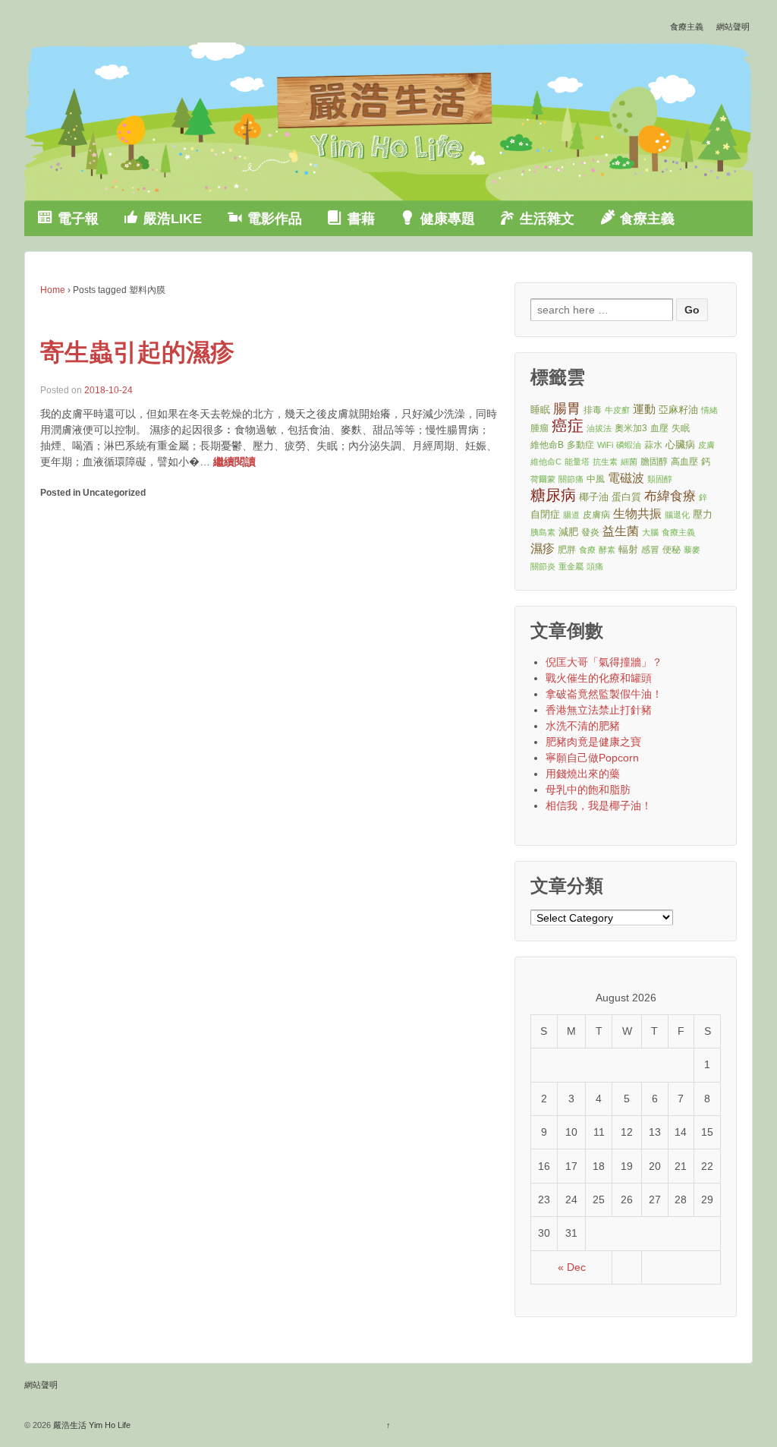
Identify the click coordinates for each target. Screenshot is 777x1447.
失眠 (681, 428)
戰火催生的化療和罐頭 (599, 678)
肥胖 (567, 549)
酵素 (607, 549)
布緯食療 (670, 496)
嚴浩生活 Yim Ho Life (91, 1425)
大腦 (650, 532)
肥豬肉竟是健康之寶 (593, 742)
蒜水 (653, 444)
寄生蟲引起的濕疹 (137, 352)
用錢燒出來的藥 (583, 774)
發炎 (590, 532)
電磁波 (626, 477)
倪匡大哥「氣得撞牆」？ (604, 662)
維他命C (546, 461)
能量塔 (577, 461)
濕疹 (542, 548)
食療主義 (686, 26)
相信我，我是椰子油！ (599, 805)
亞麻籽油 (678, 409)
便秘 (671, 549)
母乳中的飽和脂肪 (588, 789)
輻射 (628, 549)
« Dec (572, 1267)
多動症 (580, 444)
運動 (644, 408)
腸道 (571, 514)
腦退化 (677, 514)
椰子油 (594, 497)
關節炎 (542, 566)
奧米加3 (631, 428)
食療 (587, 549)
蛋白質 (626, 497)
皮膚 (706, 444)
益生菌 (620, 531)
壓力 (703, 514)
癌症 (568, 426)
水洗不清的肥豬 (583, 726)
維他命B (547, 444)
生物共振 (637, 513)
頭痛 (595, 566)
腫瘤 (539, 428)
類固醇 (659, 479)
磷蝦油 (628, 444)
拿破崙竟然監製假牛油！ (604, 694)
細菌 (629, 461)
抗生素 (605, 461)
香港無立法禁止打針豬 (599, 710)
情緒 (709, 410)
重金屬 (571, 566)
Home (52, 290)
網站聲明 (733, 26)
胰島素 (542, 532)
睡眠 (540, 409)
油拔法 (599, 428)
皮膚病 (596, 514)
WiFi (605, 444)
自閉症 (545, 514)
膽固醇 (654, 461)
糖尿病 (553, 495)
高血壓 (684, 461)
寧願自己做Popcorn (592, 758)
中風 (596, 479)
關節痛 (571, 479)
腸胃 (566, 408)
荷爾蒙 (542, 479)
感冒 (650, 549)
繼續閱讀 (234, 462)
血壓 (659, 428)
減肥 (568, 532)
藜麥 (692, 549)
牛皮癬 (617, 410)
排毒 (593, 410)
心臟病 (680, 444)
